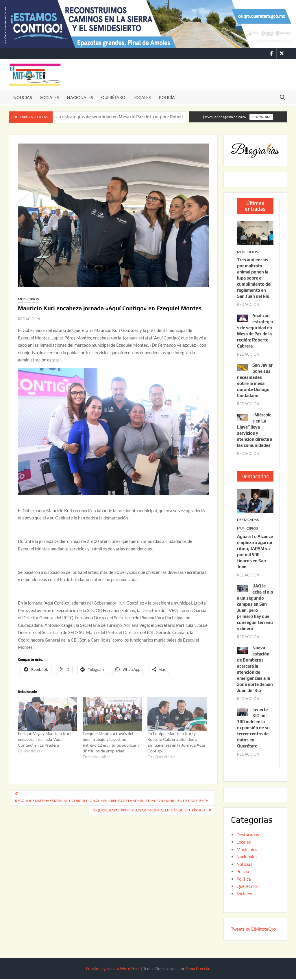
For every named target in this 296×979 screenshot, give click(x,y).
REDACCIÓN (29, 319)
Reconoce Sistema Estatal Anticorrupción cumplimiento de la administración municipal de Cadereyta (111, 800)
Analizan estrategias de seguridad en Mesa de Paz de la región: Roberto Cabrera (89, 116)
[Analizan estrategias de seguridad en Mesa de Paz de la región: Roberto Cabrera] (242, 317)
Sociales (49, 97)
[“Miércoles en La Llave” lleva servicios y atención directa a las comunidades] (242, 416)
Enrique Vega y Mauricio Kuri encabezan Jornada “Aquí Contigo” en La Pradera (44, 739)
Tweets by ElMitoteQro (253, 929)
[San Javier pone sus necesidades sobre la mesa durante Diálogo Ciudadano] (180, 116)
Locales (142, 97)
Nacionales (80, 97)
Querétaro (113, 97)
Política (243, 878)
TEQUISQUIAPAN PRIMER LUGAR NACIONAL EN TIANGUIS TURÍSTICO (148, 810)
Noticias (22, 97)
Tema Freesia (197, 968)
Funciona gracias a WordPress (113, 968)
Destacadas (248, 519)
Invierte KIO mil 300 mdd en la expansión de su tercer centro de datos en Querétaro (253, 727)
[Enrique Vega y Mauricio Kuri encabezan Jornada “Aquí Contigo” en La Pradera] (47, 714)
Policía (167, 97)
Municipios (28, 299)
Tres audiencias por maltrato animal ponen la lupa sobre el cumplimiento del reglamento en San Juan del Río (254, 278)
